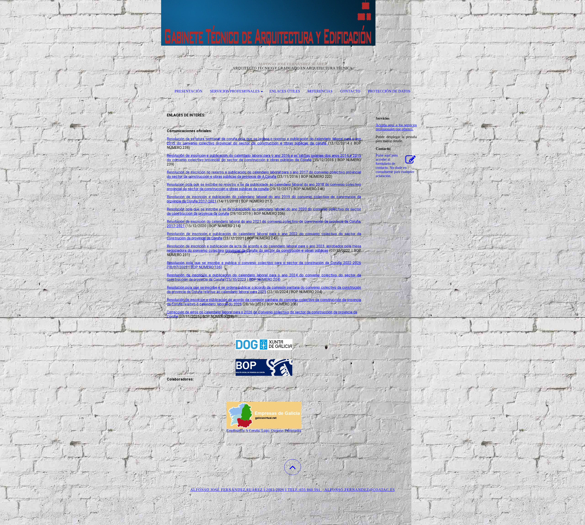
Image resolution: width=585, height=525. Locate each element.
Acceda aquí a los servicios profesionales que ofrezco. (396, 127)
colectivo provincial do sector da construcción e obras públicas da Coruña (249, 160)
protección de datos (389, 91)
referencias (319, 91)
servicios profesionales (235, 91)
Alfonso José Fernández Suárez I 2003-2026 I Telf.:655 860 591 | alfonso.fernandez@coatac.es (292, 490)
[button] (292, 467)
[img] (292, 23)
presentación (188, 91)
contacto (350, 91)
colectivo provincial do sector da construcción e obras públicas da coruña (263, 143)
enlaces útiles (284, 91)
